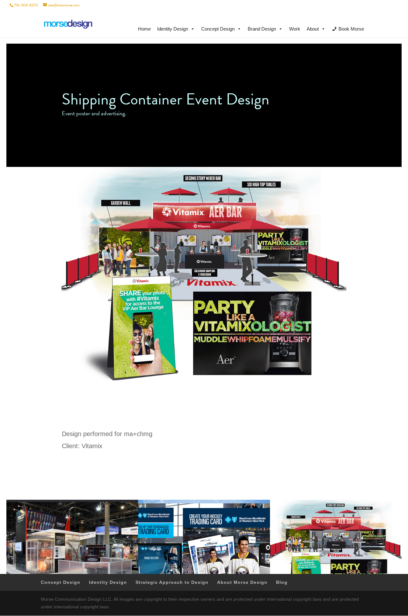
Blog (282, 582)
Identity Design (172, 29)
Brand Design (262, 29)
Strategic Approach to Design (171, 582)
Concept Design (218, 29)
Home (144, 29)
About (313, 29)
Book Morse (351, 29)
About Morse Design (242, 582)
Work (294, 29)
